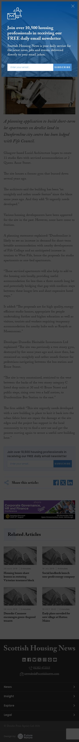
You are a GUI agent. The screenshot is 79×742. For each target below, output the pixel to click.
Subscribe (62, 67)
